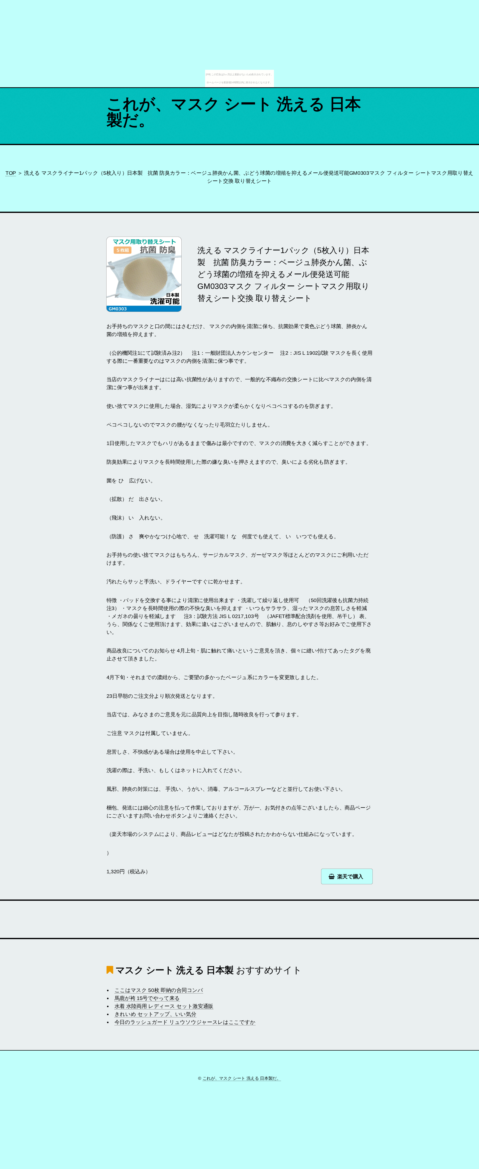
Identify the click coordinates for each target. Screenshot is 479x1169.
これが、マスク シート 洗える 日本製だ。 (234, 112)
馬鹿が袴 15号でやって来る (147, 998)
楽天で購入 (350, 877)
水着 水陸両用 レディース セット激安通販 (164, 1006)
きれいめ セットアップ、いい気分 (155, 1014)
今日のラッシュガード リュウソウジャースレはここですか (185, 1022)
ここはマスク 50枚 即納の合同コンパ (159, 990)
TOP (10, 173)
